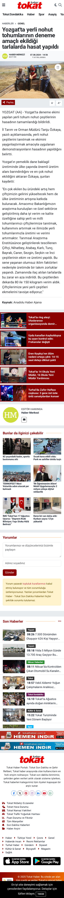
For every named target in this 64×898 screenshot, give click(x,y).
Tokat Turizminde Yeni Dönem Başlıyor (41, 717)
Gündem (29, 845)
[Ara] (60, 5)
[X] (20, 793)
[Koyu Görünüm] (55, 5)
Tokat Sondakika (12, 14)
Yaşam (31, 630)
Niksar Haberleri (35, 662)
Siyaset (43, 845)
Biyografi (31, 848)
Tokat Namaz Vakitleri (19, 810)
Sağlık (8, 852)
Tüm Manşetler (15, 821)
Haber (31, 14)
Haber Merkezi (30, 412)
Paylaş (10, 102)
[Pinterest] (26, 793)
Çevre (40, 837)
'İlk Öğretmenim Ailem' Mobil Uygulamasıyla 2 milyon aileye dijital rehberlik (45, 487)
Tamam (41, 894)
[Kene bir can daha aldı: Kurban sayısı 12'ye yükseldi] (47, 505)
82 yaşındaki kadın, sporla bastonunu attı (16, 458)
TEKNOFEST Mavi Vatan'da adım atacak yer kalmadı (16, 486)
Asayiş (52, 14)
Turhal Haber (12, 845)
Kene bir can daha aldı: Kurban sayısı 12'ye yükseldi (45, 519)
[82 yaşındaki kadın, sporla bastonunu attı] (17, 446)
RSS (9, 880)
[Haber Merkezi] (11, 414)
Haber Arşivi (13, 828)
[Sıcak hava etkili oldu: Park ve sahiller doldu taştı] (47, 446)
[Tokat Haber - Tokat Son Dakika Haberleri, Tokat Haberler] (30, 5)
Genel (21, 23)
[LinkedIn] (38, 793)
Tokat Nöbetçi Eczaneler (20, 803)
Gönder (9, 572)
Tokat (30, 678)
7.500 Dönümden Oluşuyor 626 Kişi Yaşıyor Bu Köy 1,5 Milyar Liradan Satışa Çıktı (42, 637)
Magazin (45, 848)
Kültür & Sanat (34, 710)
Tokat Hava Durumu (17, 806)
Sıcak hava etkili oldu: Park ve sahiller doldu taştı (47, 458)
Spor (41, 14)
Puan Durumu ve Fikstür (20, 817)
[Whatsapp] (50, 793)
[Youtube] (44, 793)
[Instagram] (32, 793)
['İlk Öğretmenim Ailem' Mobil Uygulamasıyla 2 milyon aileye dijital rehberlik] (47, 473)
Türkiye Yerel (24, 837)
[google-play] (46, 861)
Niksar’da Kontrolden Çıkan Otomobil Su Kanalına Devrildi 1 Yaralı (43, 669)
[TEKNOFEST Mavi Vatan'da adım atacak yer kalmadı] (17, 473)
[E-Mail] (24, 419)
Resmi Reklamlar (35, 841)
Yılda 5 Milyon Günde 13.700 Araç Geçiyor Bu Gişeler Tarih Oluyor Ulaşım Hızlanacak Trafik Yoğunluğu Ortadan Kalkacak (43, 653)
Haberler (8, 23)
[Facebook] (14, 793)
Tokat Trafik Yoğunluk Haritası (23, 814)
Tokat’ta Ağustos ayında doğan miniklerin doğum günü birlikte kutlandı (41, 701)
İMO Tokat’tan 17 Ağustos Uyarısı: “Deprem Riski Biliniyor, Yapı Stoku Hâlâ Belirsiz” (16, 520)
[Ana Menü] (3, 5)
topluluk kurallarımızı (34, 583)
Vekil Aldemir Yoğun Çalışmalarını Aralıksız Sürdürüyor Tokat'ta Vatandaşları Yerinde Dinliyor (43, 685)
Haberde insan (13, 841)
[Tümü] (59, 621)
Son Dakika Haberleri (18, 825)
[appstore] (17, 861)
